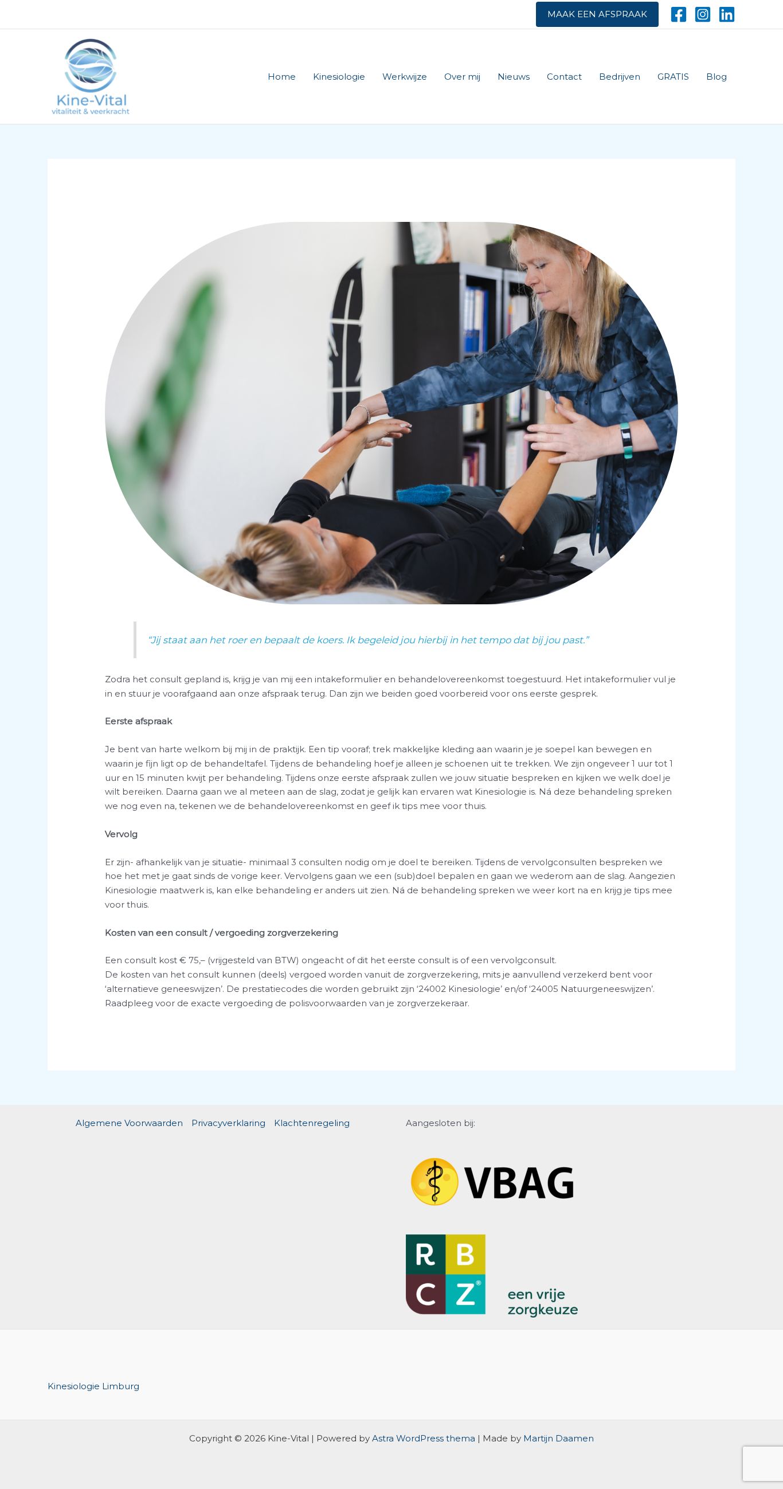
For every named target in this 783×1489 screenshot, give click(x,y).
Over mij (462, 76)
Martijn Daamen (558, 1438)
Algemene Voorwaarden (129, 1122)
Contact (564, 76)
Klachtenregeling (312, 1122)
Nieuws (514, 76)
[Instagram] (702, 14)
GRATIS (673, 76)
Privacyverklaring (228, 1122)
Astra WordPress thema (423, 1438)
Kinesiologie (339, 76)
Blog (716, 76)
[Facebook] (678, 14)
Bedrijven (619, 76)
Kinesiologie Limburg (93, 1386)
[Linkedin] (726, 14)
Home (282, 76)
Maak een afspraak (597, 14)
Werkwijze (404, 76)
